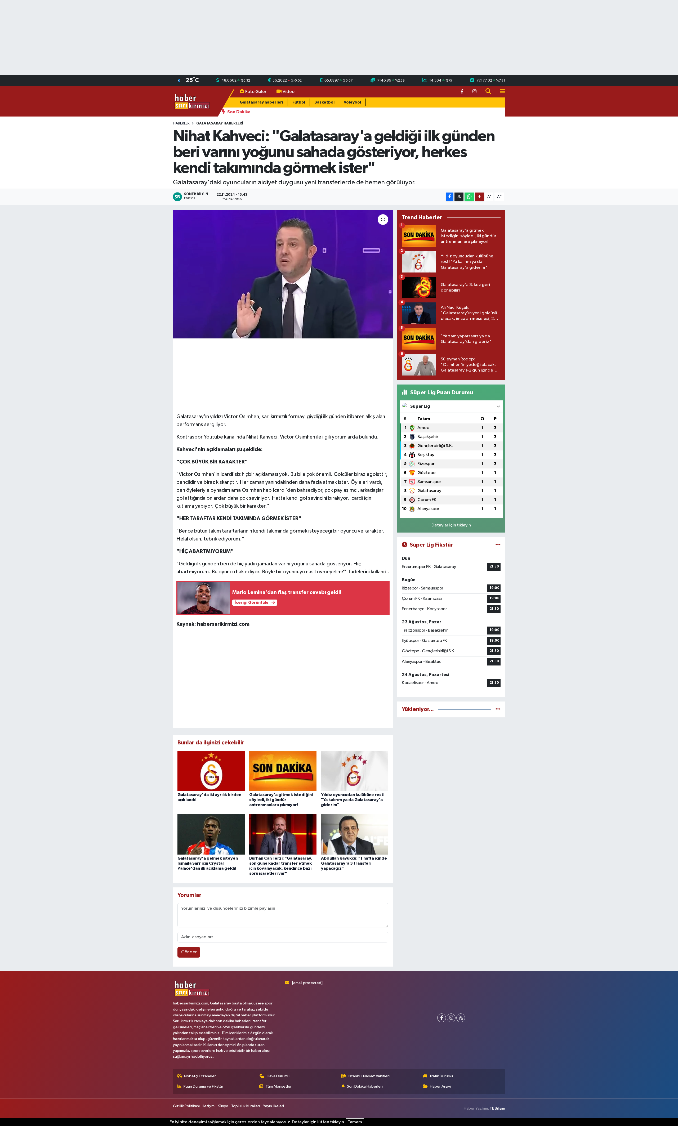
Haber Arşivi (440, 1086)
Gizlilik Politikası (186, 1106)
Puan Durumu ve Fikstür (203, 1086)
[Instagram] (451, 1017)
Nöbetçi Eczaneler (200, 1076)
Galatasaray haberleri (261, 102)
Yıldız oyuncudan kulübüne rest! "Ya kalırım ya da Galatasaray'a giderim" (353, 800)
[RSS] (460, 1017)
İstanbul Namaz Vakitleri (369, 1076)
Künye (223, 1106)
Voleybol (352, 102)
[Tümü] (498, 709)
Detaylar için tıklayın (451, 525)
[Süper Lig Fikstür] (498, 545)
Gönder (189, 952)
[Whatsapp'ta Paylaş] (469, 197)
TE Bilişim (497, 1108)
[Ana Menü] (500, 91)
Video (289, 92)
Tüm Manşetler (279, 1086)
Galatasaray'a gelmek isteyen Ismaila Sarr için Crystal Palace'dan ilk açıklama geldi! (207, 863)
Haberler (181, 123)
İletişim (209, 1106)
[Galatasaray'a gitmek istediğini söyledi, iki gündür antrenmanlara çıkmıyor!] (282, 770)
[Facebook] (441, 1017)
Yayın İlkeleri (273, 1106)
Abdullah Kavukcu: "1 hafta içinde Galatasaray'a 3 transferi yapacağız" (354, 863)
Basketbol (324, 102)
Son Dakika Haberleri (365, 1086)
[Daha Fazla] (479, 197)
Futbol (298, 102)
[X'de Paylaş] (458, 197)
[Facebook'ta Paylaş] (449, 197)
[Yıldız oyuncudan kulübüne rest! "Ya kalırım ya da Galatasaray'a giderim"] (354, 770)
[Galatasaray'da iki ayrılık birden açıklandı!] (211, 770)
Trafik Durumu (441, 1076)
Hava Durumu (278, 1076)
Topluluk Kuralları (245, 1106)
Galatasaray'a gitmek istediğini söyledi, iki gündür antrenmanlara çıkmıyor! (281, 800)
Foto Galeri (256, 92)
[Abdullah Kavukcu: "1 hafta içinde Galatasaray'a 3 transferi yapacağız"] (354, 834)
